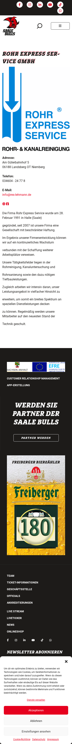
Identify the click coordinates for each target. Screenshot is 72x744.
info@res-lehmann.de (16, 195)
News (10, 624)
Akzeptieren (36, 710)
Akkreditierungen (20, 602)
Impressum (53, 739)
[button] (66, 661)
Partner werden (36, 437)
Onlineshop (15, 631)
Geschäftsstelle (19, 589)
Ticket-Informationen (22, 582)
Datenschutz (38, 739)
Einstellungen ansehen (36, 731)
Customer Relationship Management (33, 378)
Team (10, 575)
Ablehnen (36, 721)
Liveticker (14, 618)
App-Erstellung (18, 385)
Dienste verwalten (36, 700)
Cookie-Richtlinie (21, 739)
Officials (13, 595)
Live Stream (15, 611)
